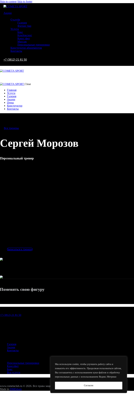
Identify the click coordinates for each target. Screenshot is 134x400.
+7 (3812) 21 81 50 (15, 59)
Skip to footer (24, 1)
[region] (88, 374)
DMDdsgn (16, 389)
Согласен (88, 385)
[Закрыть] (3, 397)
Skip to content (8, 1)
